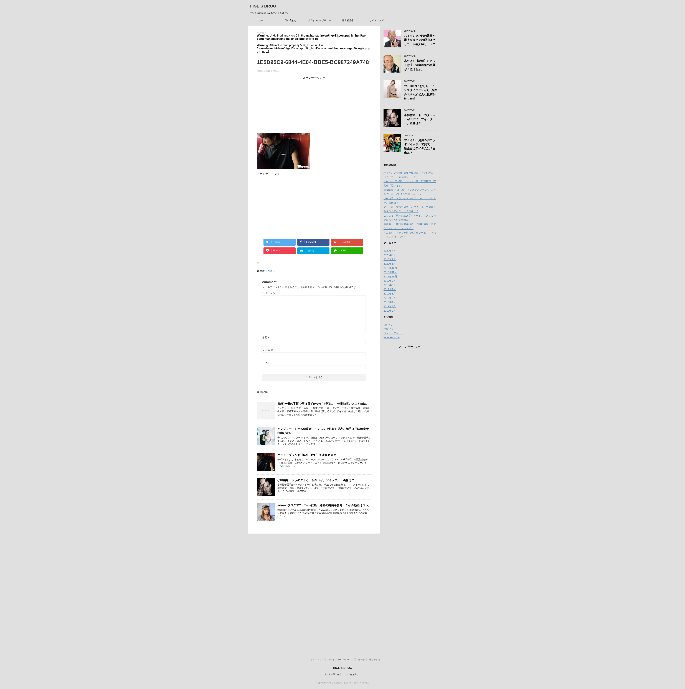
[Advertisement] (314, 105)
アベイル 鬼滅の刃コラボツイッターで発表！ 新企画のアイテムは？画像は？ (419, 146)
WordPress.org (392, 337)
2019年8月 (390, 285)
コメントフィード (394, 333)
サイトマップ (376, 20)
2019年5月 (390, 297)
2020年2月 (390, 259)
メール (267, 350)
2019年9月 (390, 280)
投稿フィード (391, 328)
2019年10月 (390, 276)
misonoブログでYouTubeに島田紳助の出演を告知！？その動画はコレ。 (324, 505)
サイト (266, 363)
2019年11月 (390, 272)
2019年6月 (390, 293)
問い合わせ (290, 20)
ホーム (262, 20)
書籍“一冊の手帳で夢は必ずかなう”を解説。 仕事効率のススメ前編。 (323, 403)
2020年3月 (390, 255)
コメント (268, 293)
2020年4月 (390, 250)
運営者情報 (348, 20)
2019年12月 (390, 268)
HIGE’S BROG (263, 6)
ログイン (389, 324)
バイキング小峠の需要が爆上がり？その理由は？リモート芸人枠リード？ (419, 40)
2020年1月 (390, 263)
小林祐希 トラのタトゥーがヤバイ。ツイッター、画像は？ (315, 480)
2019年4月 (390, 302)
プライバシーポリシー (319, 20)
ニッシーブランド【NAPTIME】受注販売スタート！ (311, 455)
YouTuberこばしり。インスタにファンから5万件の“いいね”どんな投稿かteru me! (420, 92)
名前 (266, 337)
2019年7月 (390, 289)
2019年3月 (390, 306)
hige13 (271, 270)
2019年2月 (390, 310)
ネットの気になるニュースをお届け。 (342, 674)
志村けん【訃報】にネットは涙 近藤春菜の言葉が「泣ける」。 (419, 65)
